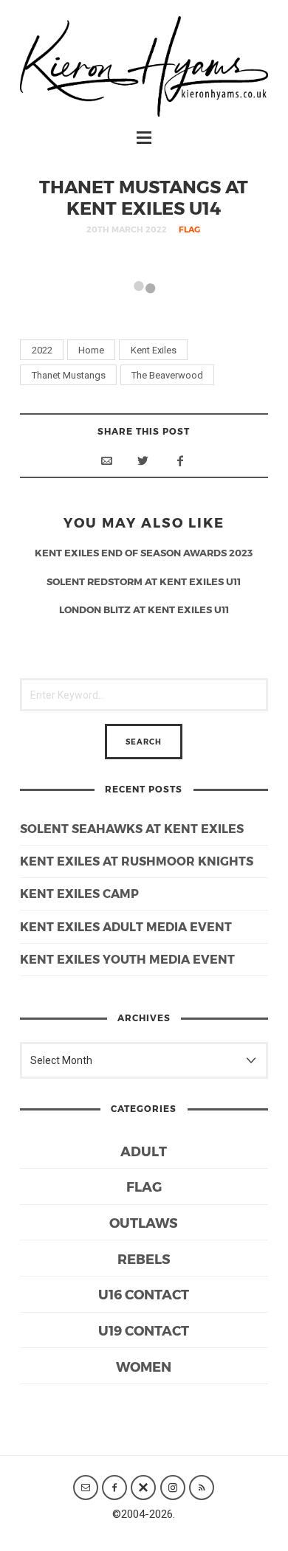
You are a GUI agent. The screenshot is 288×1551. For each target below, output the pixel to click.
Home (91, 350)
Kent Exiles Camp (79, 893)
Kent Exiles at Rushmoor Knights (136, 861)
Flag (189, 229)
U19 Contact (143, 1330)
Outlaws (143, 1222)
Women (143, 1366)
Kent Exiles (153, 350)
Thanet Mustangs (69, 375)
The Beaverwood (167, 375)
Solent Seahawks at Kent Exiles (132, 828)
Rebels (144, 1258)
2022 (42, 350)
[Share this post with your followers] (143, 460)
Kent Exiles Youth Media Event (127, 959)
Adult (143, 1150)
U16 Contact (143, 1294)
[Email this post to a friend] (106, 460)
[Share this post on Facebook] (180, 460)
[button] (87, 310)
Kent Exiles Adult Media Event (126, 926)
